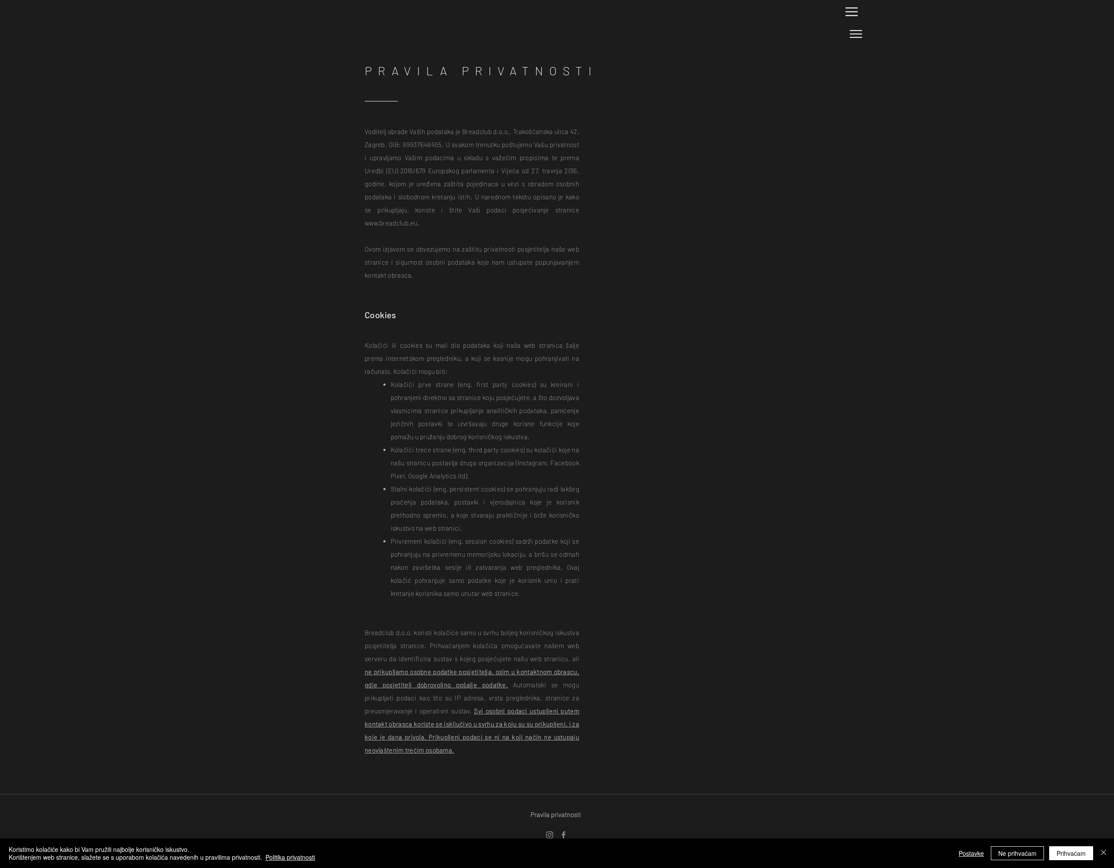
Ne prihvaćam (1017, 853)
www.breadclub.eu (391, 223)
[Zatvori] (1103, 853)
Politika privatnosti (290, 857)
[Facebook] (563, 835)
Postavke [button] (971, 853)
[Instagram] (549, 835)
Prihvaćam (1071, 853)
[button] (852, 11)
